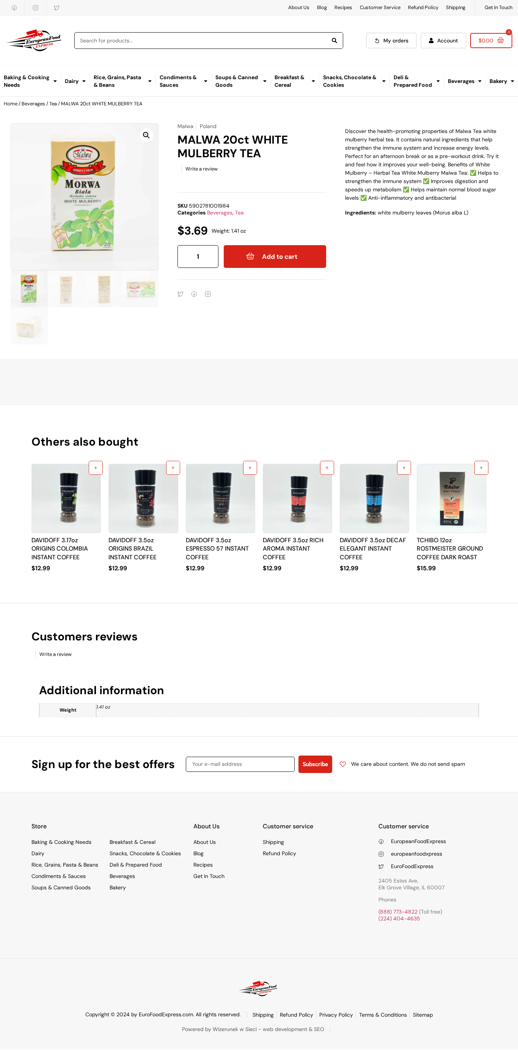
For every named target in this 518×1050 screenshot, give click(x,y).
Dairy (71, 81)
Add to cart (279, 256)
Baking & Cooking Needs (26, 81)
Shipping (455, 7)
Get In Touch (498, 7)
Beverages (461, 81)
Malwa (185, 126)
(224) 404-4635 (399, 918)
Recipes (343, 7)
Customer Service (380, 7)
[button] (146, 135)
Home (10, 103)
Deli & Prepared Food (413, 81)
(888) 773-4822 (398, 911)
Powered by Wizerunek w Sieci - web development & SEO (253, 1029)
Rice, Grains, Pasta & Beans (117, 81)
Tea (53, 103)
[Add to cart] (96, 468)
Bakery (498, 81)
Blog (322, 7)
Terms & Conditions (383, 1014)
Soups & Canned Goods (236, 81)
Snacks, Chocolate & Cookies (350, 81)
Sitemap (423, 1014)
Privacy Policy (336, 1014)
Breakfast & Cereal (290, 81)
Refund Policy (423, 7)
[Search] (334, 41)
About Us (298, 7)
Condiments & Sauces (178, 81)
